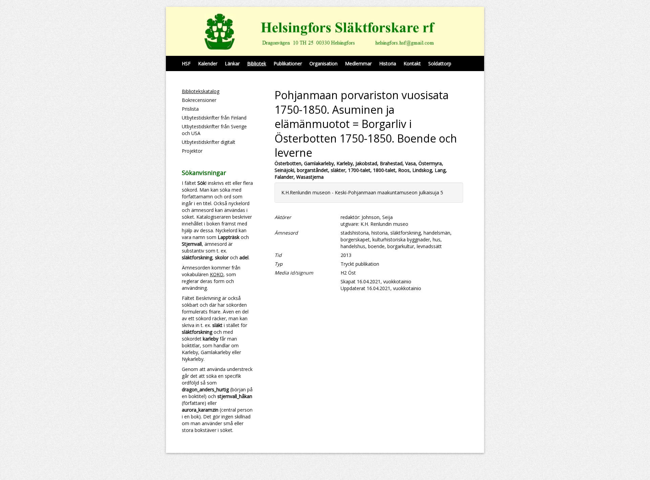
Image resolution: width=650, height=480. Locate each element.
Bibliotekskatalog (200, 91)
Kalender (207, 63)
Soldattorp (439, 63)
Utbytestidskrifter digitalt (208, 142)
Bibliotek (256, 63)
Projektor (192, 151)
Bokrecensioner (199, 100)
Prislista (190, 109)
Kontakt (412, 63)
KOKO (216, 274)
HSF (186, 63)
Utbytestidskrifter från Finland (214, 117)
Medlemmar (358, 63)
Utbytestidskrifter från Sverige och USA (214, 129)
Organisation (323, 63)
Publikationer (288, 63)
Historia (387, 63)
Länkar (232, 63)
